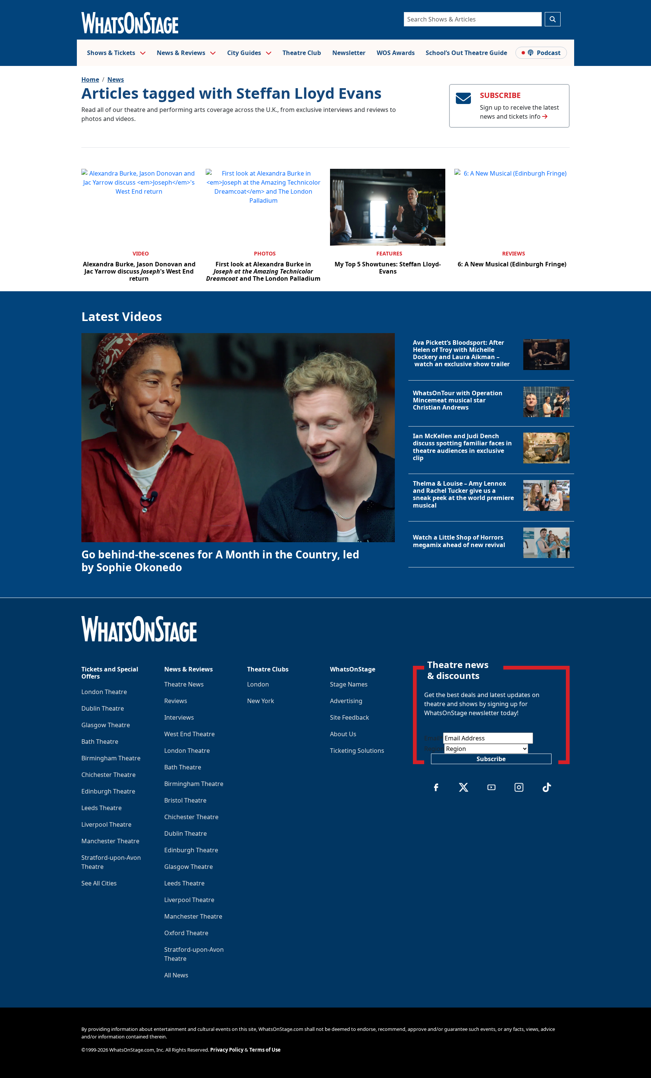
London (258, 684)
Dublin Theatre (102, 708)
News (115, 79)
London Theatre (104, 692)
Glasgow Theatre (105, 725)
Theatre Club (302, 53)
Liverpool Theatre (106, 824)
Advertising (346, 701)
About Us (343, 734)
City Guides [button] (245, 53)
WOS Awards (396, 53)
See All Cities (99, 883)
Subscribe (491, 759)
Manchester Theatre (110, 841)
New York (260, 701)
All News (176, 975)
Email (433, 738)
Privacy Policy (226, 1049)
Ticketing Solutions (357, 750)
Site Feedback (349, 717)
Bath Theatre (99, 741)
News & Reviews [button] (182, 53)
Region (434, 749)
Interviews (179, 717)
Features (389, 253)
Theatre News (184, 684)
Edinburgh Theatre (108, 791)
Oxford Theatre (186, 933)
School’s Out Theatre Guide (466, 53)
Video (141, 253)
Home (90, 79)
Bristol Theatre (185, 800)
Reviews (513, 253)
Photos (265, 253)
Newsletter (348, 53)
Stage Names (349, 684)
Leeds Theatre (101, 808)
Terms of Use (265, 1049)
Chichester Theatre (108, 775)
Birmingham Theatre (111, 758)
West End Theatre (189, 734)
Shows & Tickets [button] (112, 53)
